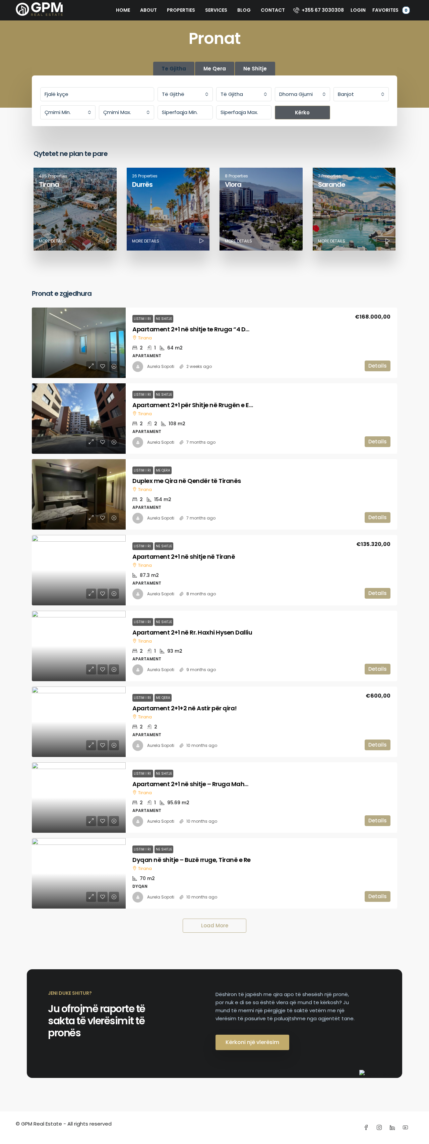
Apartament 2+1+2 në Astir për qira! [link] (184, 708)
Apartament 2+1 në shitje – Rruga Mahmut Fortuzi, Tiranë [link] (216, 784)
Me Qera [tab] (214, 68)
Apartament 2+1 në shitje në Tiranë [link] (183, 556)
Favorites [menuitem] (390, 10)
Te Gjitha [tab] (174, 68)
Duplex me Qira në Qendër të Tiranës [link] (186, 481)
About (148, 10)
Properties (181, 10)
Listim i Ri (143, 318)
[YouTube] (407, 1127)
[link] (79, 343)
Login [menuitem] (358, 10)
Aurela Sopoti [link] (160, 366)
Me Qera (163, 470)
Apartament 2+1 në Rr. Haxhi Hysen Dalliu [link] (192, 632)
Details (377, 365)
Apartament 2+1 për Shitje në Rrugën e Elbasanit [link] (203, 405)
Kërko (302, 112)
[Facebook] (367, 1127)
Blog (244, 10)
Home (123, 10)
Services (216, 10)
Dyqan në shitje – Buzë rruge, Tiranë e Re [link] (191, 860)
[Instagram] (380, 1127)
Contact (273, 10)
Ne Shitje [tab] (255, 68)
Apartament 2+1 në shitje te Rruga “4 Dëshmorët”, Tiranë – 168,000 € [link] (233, 329)
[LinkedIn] (393, 1127)
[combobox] (185, 94)
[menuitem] (318, 10)
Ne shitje (164, 318)
